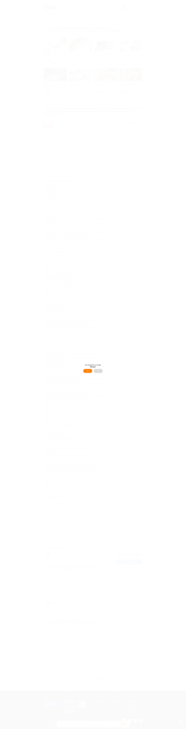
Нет (98, 371)
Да (88, 371)
